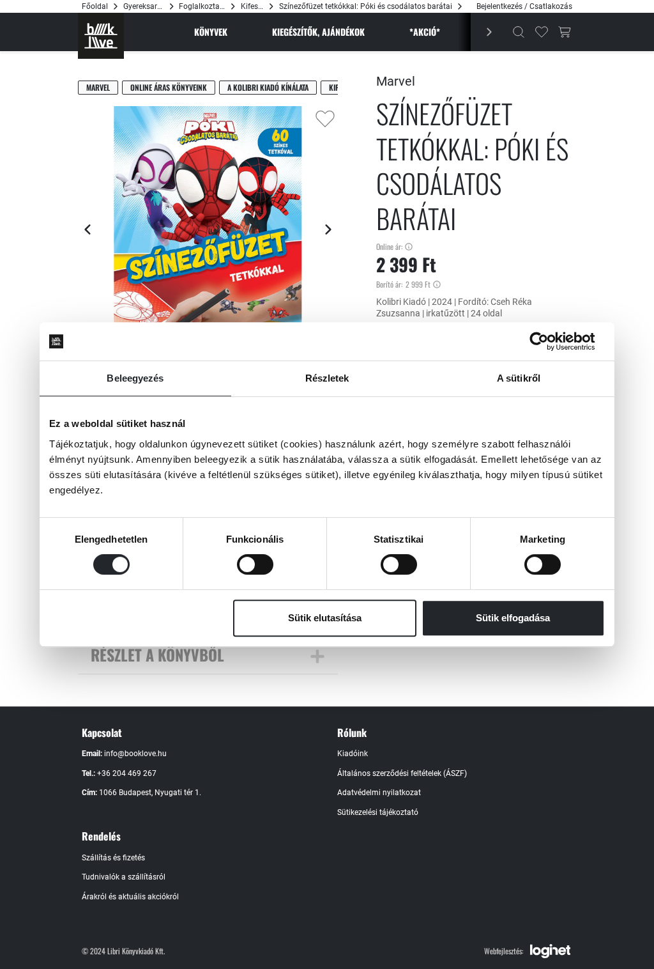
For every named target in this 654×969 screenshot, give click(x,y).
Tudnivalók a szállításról (123, 876)
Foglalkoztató (202, 6)
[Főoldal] (101, 36)
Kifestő (252, 6)
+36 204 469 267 (126, 773)
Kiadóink (352, 753)
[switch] (255, 564)
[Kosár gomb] (564, 32)
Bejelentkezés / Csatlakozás (524, 6)
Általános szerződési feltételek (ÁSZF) (402, 773)
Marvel (98, 87)
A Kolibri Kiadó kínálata (267, 87)
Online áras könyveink (168, 87)
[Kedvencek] (541, 32)
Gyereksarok (143, 6)
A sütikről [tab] (518, 378)
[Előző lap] (87, 229)
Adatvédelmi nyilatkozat (379, 792)
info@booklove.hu (135, 753)
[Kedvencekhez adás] (325, 118)
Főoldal (95, 6)
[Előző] (482, 32)
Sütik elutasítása (324, 617)
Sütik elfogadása (513, 617)
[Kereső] (518, 32)
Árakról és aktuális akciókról (130, 896)
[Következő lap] (328, 229)
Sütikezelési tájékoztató (377, 812)
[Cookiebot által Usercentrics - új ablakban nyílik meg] (549, 341)
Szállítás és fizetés (113, 857)
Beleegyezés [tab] (135, 378)
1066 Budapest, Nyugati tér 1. (150, 792)
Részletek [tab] (327, 378)
